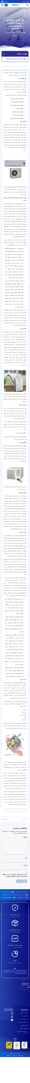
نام (26, 858)
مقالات (15, 36)
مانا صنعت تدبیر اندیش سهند (15, 1047)
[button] (27, 5)
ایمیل (25, 865)
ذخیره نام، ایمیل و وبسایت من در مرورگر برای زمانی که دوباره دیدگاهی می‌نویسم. (15, 875)
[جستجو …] (6, 2)
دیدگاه (25, 837)
